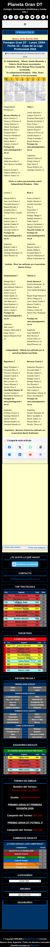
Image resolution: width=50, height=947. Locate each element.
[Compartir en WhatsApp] (30, 447)
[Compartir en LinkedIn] (19, 454)
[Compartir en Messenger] (9, 454)
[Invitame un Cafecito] (25, 564)
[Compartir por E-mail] (30, 454)
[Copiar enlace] (40, 454)
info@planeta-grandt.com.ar (25, 578)
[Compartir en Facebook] (9, 447)
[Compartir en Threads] (40, 447)
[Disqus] (25, 504)
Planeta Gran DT (31, 939)
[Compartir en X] (19, 447)
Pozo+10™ (35, 946)
